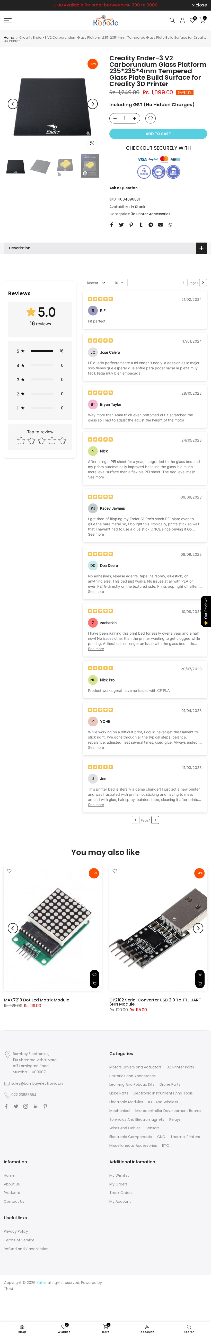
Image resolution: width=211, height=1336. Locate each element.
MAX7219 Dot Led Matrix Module (36, 1000)
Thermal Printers (185, 1136)
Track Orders (121, 1192)
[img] (100, 299)
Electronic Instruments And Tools (163, 1093)
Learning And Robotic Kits (131, 1084)
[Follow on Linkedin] (35, 1106)
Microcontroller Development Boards (168, 1110)
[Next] (92, 104)
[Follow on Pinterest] (45, 1106)
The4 (8, 1288)
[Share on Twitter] (121, 224)
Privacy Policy (16, 1231)
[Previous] (13, 104)
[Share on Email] (160, 224)
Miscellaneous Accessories (133, 1145)
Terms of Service (19, 1240)
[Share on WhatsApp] (170, 224)
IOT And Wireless (163, 1102)
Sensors (153, 1128)
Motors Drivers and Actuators (135, 1067)
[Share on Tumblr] (141, 224)
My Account (120, 1201)
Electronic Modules (126, 1102)
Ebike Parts (118, 1093)
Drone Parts (170, 1084)
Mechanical (119, 1110)
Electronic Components (130, 1136)
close (12, 5)
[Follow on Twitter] (16, 1106)
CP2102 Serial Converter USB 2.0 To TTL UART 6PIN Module (155, 1002)
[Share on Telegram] (150, 224)
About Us (12, 1184)
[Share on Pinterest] (131, 224)
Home (9, 37)
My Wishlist (119, 1175)
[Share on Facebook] (111, 224)
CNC (161, 1136)
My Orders (118, 1184)
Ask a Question (123, 187)
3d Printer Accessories (150, 214)
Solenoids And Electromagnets (136, 1119)
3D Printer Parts (180, 1067)
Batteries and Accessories (132, 1075)
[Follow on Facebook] (6, 1106)
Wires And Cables (124, 1128)
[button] (40, 351)
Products (12, 1192)
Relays (175, 1119)
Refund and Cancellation (26, 1248)
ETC (165, 1145)
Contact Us (14, 1201)
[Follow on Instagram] (25, 1106)
